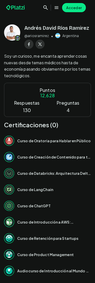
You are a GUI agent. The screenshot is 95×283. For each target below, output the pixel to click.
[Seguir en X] (40, 44)
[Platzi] (16, 8)
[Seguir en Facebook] (28, 44)
